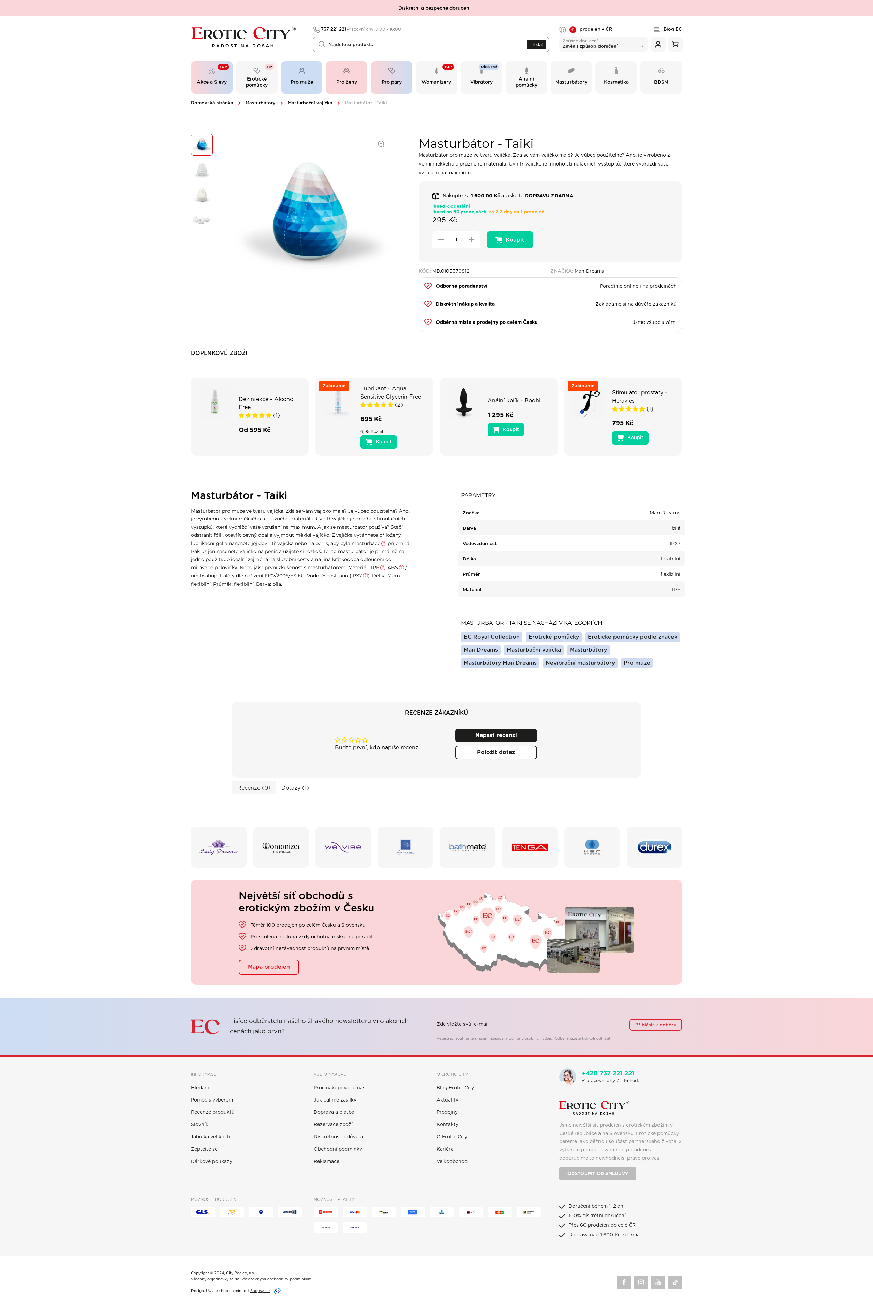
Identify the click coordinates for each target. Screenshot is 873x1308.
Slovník (199, 1124)
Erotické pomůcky (554, 637)
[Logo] (247, 37)
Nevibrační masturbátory (580, 663)
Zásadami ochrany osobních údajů (521, 1038)
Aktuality (447, 1100)
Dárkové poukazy (211, 1161)
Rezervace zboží (333, 1124)
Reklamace (326, 1161)
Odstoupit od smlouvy (597, 1174)
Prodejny (447, 1112)
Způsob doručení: (590, 43)
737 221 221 (361, 29)
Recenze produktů (213, 1112)
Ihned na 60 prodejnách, (488, 212)
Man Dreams (481, 650)
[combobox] (431, 44)
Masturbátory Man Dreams (500, 663)
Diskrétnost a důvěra (338, 1137)
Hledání (200, 1088)
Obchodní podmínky (338, 1149)
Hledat (536, 44)
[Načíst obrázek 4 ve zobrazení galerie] (202, 220)
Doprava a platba (334, 1112)
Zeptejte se (204, 1149)
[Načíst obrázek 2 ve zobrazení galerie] (202, 170)
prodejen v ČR (591, 29)
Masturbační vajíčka (310, 103)
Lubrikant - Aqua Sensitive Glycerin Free (390, 393)
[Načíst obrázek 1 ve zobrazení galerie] (202, 145)
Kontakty (447, 1124)
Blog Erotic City (455, 1088)
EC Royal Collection (492, 637)
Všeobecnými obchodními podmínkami (276, 1279)
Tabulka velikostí (210, 1137)
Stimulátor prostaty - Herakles (639, 397)
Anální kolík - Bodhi (514, 400)
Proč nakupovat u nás (339, 1088)
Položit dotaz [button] (496, 752)
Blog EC (673, 29)
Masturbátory (261, 103)
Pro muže (637, 663)
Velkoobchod (452, 1161)
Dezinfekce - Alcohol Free (267, 403)
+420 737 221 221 (608, 1073)
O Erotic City (451, 1137)
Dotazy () (295, 788)
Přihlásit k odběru (655, 1025)
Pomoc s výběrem (212, 1100)
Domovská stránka (212, 103)
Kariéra (445, 1149)
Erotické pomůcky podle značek (632, 637)
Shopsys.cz (260, 1291)
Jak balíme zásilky (335, 1100)
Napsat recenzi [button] (496, 735)
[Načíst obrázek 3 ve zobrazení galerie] (202, 195)
